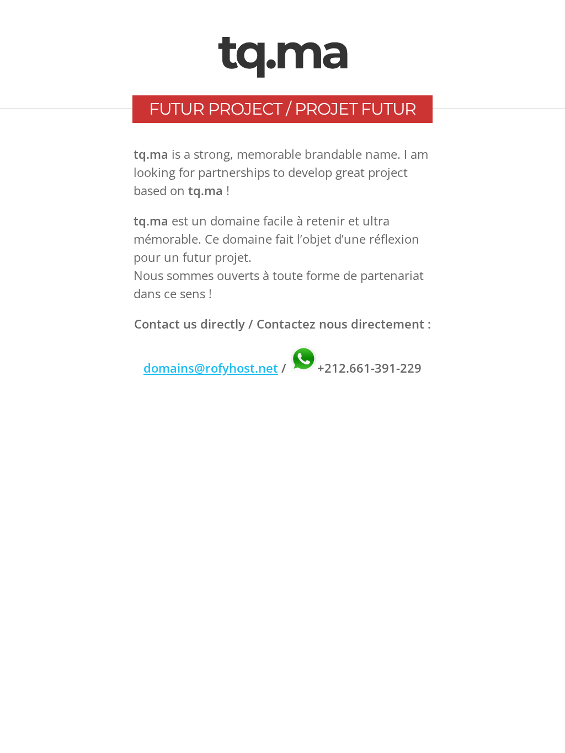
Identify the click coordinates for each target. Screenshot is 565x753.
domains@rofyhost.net (210, 367)
